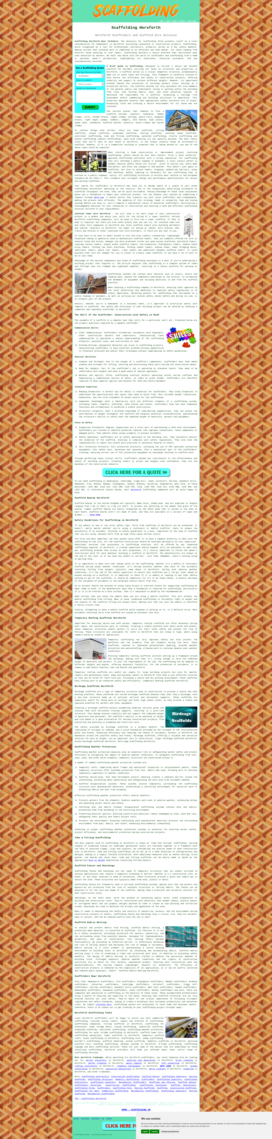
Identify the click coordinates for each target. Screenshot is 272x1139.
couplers (134, 114)
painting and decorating (141, 1060)
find (83, 982)
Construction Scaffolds (183, 1088)
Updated (109, 1118)
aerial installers (96, 1060)
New (103, 1118)
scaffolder (132, 323)
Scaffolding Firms (85, 1088)
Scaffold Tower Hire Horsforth (92, 214)
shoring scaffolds (151, 133)
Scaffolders (148, 1079)
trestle (173, 136)
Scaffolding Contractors (95, 1077)
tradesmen (104, 1072)
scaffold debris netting (145, 928)
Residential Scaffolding (144, 1091)
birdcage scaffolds (117, 727)
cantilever (80, 136)
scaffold (127, 72)
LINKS (168, 21)
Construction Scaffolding (125, 1077)
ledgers (125, 120)
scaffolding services (86, 1053)
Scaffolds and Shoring (162, 1082)
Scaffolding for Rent (87, 1091)
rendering (188, 1069)
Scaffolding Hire (122, 1088)
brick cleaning (184, 1060)
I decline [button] (155, 1131)
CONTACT (182, 21)
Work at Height (97, 860)
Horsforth (136, 490)
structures (156, 871)
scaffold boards (112, 123)
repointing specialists (118, 1069)
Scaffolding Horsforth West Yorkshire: (97, 41)
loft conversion (170, 1063)
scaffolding (149, 41)
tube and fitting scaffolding (121, 136)
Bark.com (99, 197)
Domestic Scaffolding (127, 1079)
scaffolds (159, 623)
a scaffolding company (137, 287)
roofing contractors (86, 1066)
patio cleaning (157, 1069)
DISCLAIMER (192, 21)
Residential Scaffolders (132, 1082)
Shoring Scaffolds (144, 1088)
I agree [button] (145, 1131)
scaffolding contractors (88, 189)
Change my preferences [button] (170, 1131)
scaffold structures (170, 996)
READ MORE (95, 515)
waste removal (134, 1063)
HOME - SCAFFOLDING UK (136, 1109)
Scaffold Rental (151, 1077)
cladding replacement (129, 1066)
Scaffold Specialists (183, 1085)
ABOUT (174, 21)
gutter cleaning (97, 1063)
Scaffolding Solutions (100, 1079)
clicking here (103, 1005)
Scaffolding (95, 1118)
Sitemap (76, 1118)
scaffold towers (142, 225)
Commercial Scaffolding (115, 1091)
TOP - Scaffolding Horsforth (90, 1099)
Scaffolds (162, 1088)
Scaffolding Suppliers (174, 1077)
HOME (161, 21)
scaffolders (172, 203)
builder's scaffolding (87, 1041)
